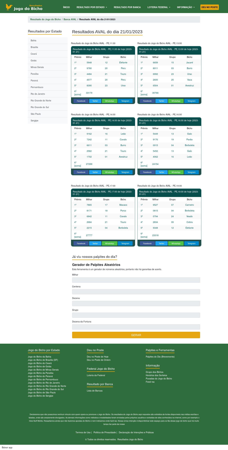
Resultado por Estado (91, 7)
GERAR (136, 335)
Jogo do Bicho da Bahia (39, 356)
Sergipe (34, 120)
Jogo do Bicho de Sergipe (40, 395)
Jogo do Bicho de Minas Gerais (43, 369)
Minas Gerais (37, 67)
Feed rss (150, 381)
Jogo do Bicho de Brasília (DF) (43, 359)
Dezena (76, 298)
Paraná (34, 80)
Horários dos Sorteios (156, 375)
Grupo (75, 309)
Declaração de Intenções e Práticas (136, 432)
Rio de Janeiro (38, 93)
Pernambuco (37, 87)
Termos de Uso (83, 432)
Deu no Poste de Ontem (99, 359)
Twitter (95, 100)
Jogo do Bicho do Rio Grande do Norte (47, 385)
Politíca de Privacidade (105, 432)
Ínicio (67, 7)
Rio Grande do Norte (41, 100)
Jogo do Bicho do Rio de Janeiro (44, 382)
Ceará (34, 53)
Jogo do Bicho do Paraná (40, 376)
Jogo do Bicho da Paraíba (40, 372)
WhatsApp (109, 100)
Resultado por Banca (127, 7)
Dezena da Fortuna (81, 321)
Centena (76, 286)
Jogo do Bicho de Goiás (39, 366)
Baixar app (7, 447)
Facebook (81, 100)
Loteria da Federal (96, 375)
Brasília (34, 47)
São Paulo (36, 113)
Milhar (75, 274)
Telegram (125, 100)
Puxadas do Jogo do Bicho (159, 378)
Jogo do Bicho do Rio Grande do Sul (46, 389)
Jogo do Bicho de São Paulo (42, 392)
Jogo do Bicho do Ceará (40, 363)
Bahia (33, 40)
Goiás (33, 60)
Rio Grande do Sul (40, 107)
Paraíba (34, 73)
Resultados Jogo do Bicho (130, 439)
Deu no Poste (209, 7)
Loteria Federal (158, 7)
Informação (185, 7)
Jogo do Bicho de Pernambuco (43, 379)
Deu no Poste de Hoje (97, 356)
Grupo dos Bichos (154, 371)
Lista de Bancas (95, 390)
